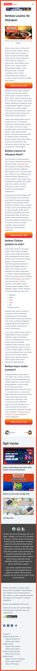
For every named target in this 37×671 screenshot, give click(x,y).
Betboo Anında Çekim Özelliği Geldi (16, 494)
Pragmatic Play (22, 164)
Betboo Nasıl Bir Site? (11, 636)
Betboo (19, 279)
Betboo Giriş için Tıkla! (18, 86)
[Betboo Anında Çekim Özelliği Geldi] (18, 482)
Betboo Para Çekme (13, 649)
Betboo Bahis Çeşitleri (13, 661)
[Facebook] (4, 625)
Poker (11, 302)
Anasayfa (6, 634)
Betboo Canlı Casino (13, 654)
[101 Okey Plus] (18, 506)
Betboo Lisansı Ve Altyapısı (15, 659)
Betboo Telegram (13, 414)
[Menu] (33, 4)
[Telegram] (16, 625)
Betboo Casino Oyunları (11, 651)
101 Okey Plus (8, 518)
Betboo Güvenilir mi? (13, 639)
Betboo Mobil (8, 656)
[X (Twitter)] (8, 625)
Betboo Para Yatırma (13, 646)
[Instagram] (12, 625)
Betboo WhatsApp (12, 664)
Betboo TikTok (25, 412)
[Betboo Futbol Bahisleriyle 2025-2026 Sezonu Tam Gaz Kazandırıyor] (18, 456)
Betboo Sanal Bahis (12, 641)
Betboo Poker (8, 644)
